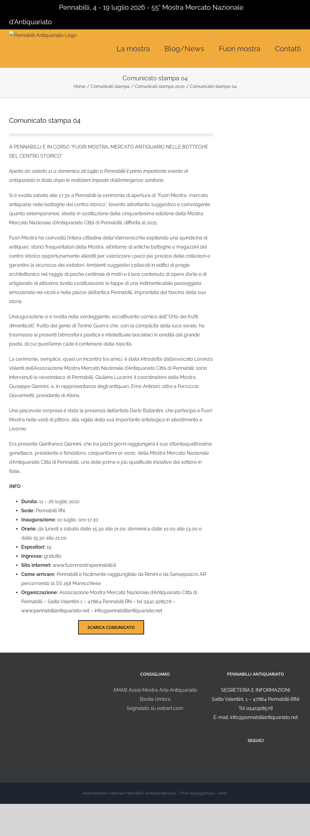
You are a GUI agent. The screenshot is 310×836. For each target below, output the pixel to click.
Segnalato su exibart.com (155, 708)
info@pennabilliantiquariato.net (128, 611)
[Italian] (12, 7)
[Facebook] (251, 756)
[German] (36, 7)
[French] (28, 7)
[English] (20, 7)
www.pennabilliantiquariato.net (55, 611)
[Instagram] (260, 756)
